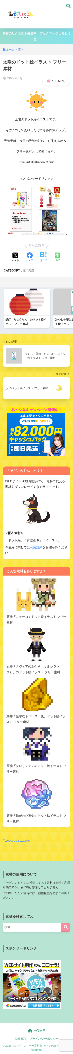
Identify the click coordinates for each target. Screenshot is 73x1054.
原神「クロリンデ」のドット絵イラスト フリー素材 (36, 768)
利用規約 (36, 547)
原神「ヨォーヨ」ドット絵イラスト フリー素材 (36, 619)
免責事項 (20, 1038)
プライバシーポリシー (44, 1038)
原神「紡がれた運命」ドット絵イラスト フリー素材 (36, 818)
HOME (38, 1031)
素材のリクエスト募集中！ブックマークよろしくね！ (36, 36)
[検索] (65, 927)
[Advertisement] (53, 14)
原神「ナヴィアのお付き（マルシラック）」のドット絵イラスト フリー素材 (33, 669)
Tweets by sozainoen (17, 840)
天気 (31, 270)
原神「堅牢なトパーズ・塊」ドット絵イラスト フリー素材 (36, 719)
